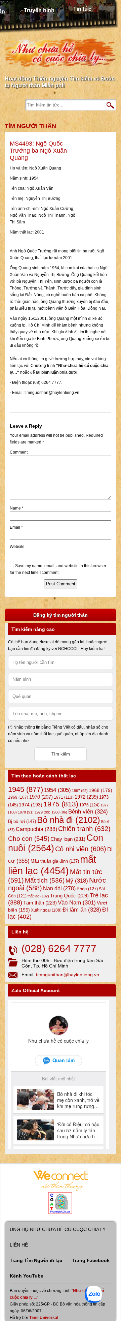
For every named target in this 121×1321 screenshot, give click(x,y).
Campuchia (36, 829)
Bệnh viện (88, 811)
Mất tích (45, 880)
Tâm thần (40, 902)
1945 (25, 789)
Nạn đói (59, 888)
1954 (57, 790)
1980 (59, 812)
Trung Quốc (69, 895)
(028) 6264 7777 (59, 948)
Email (16, 527)
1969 (18, 797)
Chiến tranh (84, 828)
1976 (89, 805)
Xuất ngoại (46, 910)
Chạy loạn (67, 839)
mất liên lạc (52, 865)
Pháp (87, 889)
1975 (60, 804)
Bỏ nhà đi (68, 820)
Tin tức (82, 9)
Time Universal (43, 1317)
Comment (19, 452)
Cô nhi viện (80, 849)
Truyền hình (39, 10)
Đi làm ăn (82, 910)
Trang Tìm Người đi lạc (36, 1260)
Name (17, 508)
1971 (64, 797)
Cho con (28, 838)
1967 (80, 791)
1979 (42, 812)
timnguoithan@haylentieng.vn (67, 974)
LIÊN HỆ (19, 1245)
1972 (86, 797)
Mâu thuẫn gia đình (55, 861)
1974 (30, 804)
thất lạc (38, 896)
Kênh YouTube (26, 1276)
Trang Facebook (91, 1260)
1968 (100, 790)
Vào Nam (77, 902)
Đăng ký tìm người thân (60, 615)
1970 (41, 797)
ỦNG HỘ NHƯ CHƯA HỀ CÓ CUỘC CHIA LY (58, 1229)
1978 (26, 812)
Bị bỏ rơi (22, 821)
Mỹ (77, 881)
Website (17, 546)
